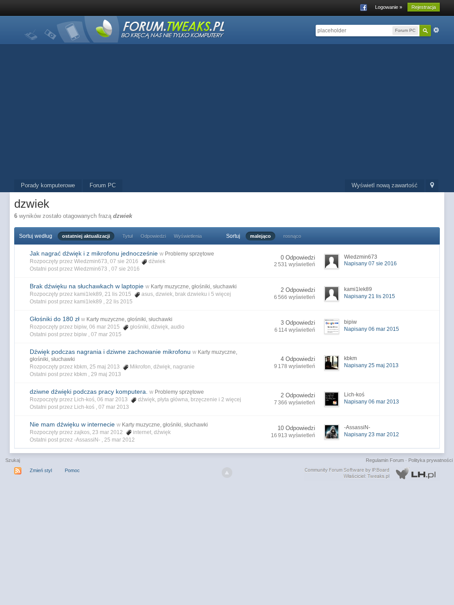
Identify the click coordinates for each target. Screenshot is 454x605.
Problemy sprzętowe (189, 254)
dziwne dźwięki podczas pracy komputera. (89, 391)
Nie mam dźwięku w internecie (72, 424)
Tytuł (127, 236)
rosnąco (292, 236)
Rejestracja (423, 7)
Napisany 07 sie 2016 (370, 263)
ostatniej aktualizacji (86, 236)
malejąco (260, 236)
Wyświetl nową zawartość (385, 185)
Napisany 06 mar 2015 (371, 329)
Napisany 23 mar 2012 (371, 434)
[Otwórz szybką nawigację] (432, 185)
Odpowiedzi (153, 236)
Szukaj (12, 460)
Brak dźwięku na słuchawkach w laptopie (87, 286)
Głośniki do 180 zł (54, 318)
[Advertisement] (227, 113)
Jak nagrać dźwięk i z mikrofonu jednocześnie (94, 253)
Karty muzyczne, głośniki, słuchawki (194, 286)
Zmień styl (41, 470)
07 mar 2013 (113, 407)
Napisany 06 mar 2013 (371, 402)
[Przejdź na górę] (227, 472)
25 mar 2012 (119, 440)
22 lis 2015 (119, 302)
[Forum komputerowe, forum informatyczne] (125, 28)
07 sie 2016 (125, 269)
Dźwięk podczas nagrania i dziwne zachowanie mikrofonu (110, 351)
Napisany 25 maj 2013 (371, 365)
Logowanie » (388, 7)
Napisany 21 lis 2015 (369, 296)
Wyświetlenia (188, 236)
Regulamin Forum (385, 460)
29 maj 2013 (106, 374)
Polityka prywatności (430, 460)
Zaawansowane (436, 30)
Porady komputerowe (48, 185)
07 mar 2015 (106, 334)
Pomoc (72, 470)
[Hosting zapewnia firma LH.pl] (372, 473)
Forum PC (103, 185)
